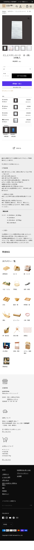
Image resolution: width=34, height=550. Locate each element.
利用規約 (4, 491)
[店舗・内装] (17, 345)
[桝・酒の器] (6, 330)
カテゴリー (10, 11)
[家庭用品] (6, 361)
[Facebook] (3, 517)
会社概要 (19, 476)
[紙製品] (27, 330)
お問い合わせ (5, 480)
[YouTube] (10, 517)
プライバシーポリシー (22, 473)
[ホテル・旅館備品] (27, 345)
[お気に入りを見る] (23, 6)
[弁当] (6, 299)
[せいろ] (17, 268)
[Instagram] (6, 517)
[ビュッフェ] (17, 314)
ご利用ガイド (5, 474)
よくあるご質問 (6, 477)
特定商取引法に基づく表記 (24, 470)
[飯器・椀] (17, 299)
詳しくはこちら (6, 431)
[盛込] (6, 314)
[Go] (31, 505)
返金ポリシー (5, 494)
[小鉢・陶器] (27, 314)
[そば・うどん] (6, 283)
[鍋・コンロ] (27, 268)
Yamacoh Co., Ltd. (17, 535)
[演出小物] (17, 330)
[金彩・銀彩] (27, 283)
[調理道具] (6, 268)
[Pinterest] (13, 517)
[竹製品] (17, 283)
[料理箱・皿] (27, 299)
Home (4, 11)
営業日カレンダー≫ (12, 399)
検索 (3, 488)
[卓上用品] (6, 345)
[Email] (17, 517)
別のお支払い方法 (17, 87)
